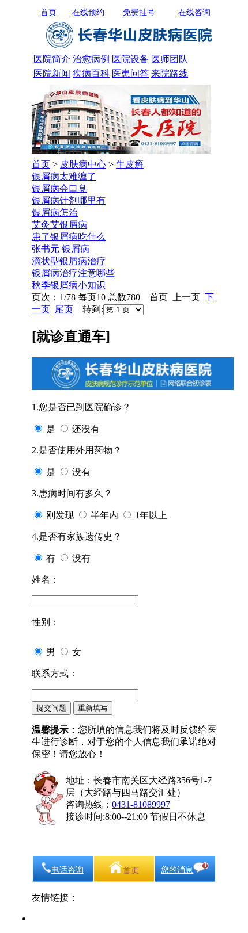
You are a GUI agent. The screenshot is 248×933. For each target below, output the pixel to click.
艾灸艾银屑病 (59, 225)
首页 (48, 12)
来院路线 (169, 73)
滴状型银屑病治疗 (69, 261)
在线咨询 (194, 12)
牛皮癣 (130, 164)
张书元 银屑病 (60, 249)
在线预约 (88, 12)
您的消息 (177, 870)
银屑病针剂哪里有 (69, 200)
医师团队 (169, 59)
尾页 (64, 309)
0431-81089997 (141, 804)
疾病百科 (91, 73)
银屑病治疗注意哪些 (73, 273)
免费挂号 (139, 12)
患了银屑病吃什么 (69, 237)
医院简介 (51, 59)
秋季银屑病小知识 (69, 285)
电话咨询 (67, 870)
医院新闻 (51, 73)
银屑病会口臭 (59, 188)
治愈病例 (91, 59)
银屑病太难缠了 (64, 176)
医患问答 (130, 73)
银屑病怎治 (55, 212)
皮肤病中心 (83, 164)
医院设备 (130, 59)
